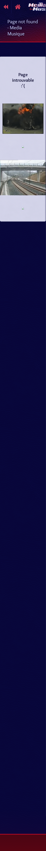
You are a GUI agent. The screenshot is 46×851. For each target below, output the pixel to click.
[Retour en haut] (41, 817)
